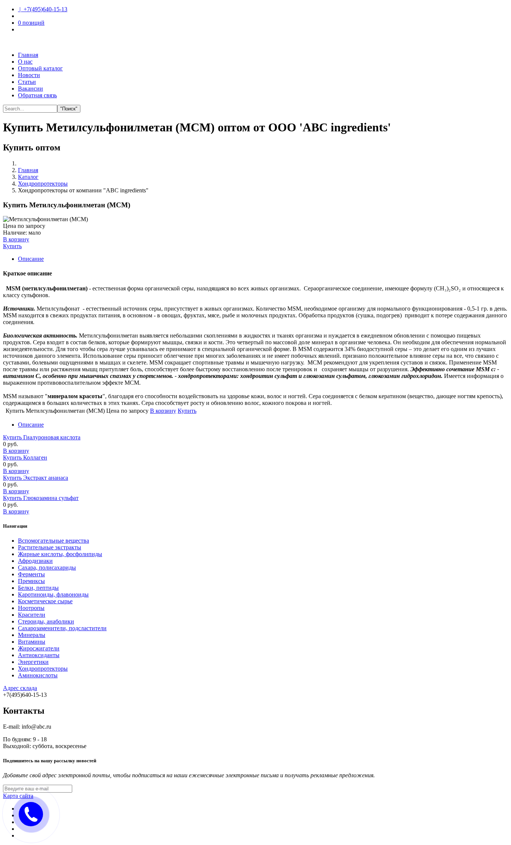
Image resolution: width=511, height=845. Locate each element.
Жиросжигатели (38, 648)
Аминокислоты (38, 675)
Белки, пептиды (38, 588)
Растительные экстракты (49, 547)
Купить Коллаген (25, 457)
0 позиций (31, 22)
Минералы (31, 635)
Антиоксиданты (38, 655)
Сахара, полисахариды (47, 567)
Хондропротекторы (43, 183)
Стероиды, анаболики (46, 621)
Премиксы (31, 581)
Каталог (28, 177)
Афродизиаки (35, 561)
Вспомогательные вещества (53, 540)
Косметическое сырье (45, 601)
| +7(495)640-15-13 (42, 9)
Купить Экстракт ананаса (35, 478)
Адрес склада (20, 688)
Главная (28, 55)
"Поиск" (68, 109)
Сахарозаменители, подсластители (62, 628)
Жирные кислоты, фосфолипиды (60, 554)
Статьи (27, 82)
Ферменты (31, 574)
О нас (25, 61)
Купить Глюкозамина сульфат (41, 498)
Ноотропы (31, 608)
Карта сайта (18, 796)
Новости (29, 75)
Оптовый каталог (40, 68)
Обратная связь (37, 95)
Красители (31, 614)
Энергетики (33, 662)
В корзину (16, 451)
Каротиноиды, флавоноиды (53, 594)
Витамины (31, 641)
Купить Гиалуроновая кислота (41, 437)
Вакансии (30, 88)
